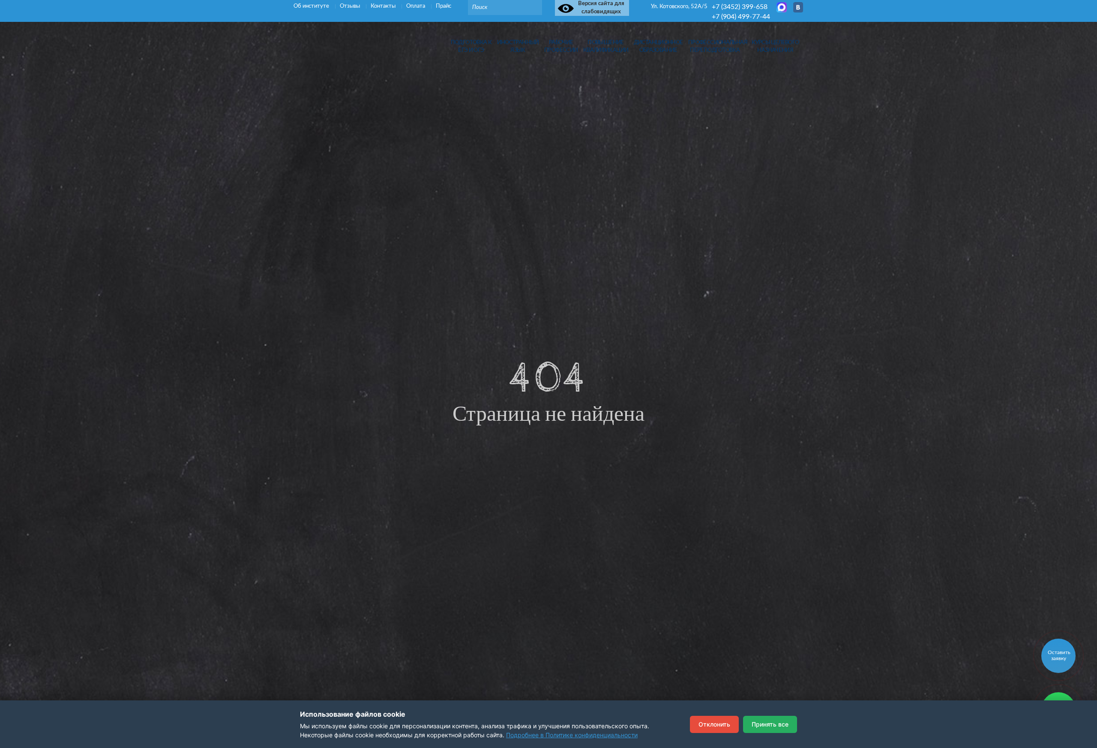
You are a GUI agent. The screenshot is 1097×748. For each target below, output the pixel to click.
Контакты (384, 6)
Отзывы (350, 6)
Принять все (770, 724)
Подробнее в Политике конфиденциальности (572, 735)
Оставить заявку (1059, 655)
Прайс (443, 6)
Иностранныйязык (518, 46)
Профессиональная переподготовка (715, 46)
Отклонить (714, 724)
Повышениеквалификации (606, 46)
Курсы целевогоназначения (775, 46)
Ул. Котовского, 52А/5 (679, 6)
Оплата (416, 6)
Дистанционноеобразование (658, 46)
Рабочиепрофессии (561, 46)
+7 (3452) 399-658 (739, 6)
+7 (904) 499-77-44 (741, 16)
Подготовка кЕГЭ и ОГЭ (471, 46)
